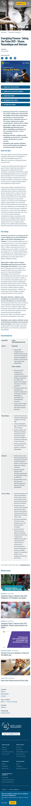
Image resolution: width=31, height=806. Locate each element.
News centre (5, 768)
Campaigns (19, 766)
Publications (5, 766)
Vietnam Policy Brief (10, 104)
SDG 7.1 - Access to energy (9, 701)
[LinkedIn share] (12, 58)
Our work (3, 32)
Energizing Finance (25, 565)
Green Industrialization (7, 782)
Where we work (20, 754)
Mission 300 (5, 777)
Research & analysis (15, 32)
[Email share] (16, 58)
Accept (13, 803)
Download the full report (11, 87)
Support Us (20, 3)
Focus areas (19, 749)
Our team (4, 749)
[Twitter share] (7, 58)
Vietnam (3, 696)
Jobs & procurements (21, 768)
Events (18, 764)
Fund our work (5, 754)
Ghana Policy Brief (9, 96)
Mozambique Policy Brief (11, 100)
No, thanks (4, 802)
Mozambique (5, 694)
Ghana (3, 691)
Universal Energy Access (8, 779)
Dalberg (3, 707)
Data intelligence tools (22, 751)
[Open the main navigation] (28, 3)
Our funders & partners (8, 751)
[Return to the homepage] (8, 3)
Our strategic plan (20, 756)
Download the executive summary (13, 91)
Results (4, 764)
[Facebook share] (3, 58)
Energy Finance (5, 713)
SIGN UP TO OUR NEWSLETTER (10, 734)
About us (4, 747)
